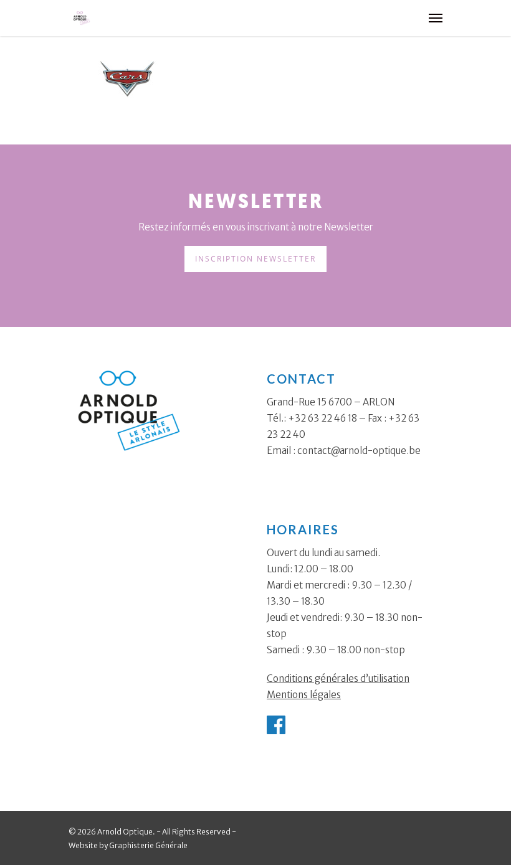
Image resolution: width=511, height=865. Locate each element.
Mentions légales (304, 695)
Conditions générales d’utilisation (338, 678)
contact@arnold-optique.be (359, 450)
